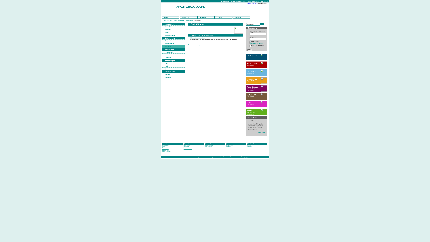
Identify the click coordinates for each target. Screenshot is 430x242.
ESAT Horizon (252, 79)
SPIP (234, 157)
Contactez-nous (170, 35)
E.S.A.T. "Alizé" (252, 63)
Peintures (168, 77)
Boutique (238, 17)
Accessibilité (165, 145)
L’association (170, 24)
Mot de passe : (253, 37)
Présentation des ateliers (197, 38)
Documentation (169, 52)
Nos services (189, 20)
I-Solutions (249, 157)
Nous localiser (169, 43)
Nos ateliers (168, 46)
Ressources (185, 17)
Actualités (203, 17)
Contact (220, 17)
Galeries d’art (170, 72)
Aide (163, 146)
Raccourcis (165, 147)
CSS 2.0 (266, 157)
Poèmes (167, 74)
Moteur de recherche (253, 1)
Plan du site (165, 149)
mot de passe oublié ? (256, 43)
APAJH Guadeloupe (190, 6)
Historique (168, 29)
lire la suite (261, 132)
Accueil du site (168, 20)
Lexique (167, 55)
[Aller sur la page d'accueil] (169, 9)
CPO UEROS (251, 71)
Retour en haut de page (194, 44)
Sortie (166, 66)
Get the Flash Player (252, 3)
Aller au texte (264, 1)
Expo (166, 63)
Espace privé (165, 150)
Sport (166, 69)
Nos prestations (170, 41)
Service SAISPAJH (251, 111)
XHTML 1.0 (259, 157)
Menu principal (225, 1)
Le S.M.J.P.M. (252, 95)
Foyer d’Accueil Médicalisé (253, 88)
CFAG (249, 103)
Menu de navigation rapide (238, 1)
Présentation (169, 27)
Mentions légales (166, 151)
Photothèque (170, 61)
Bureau (167, 32)
